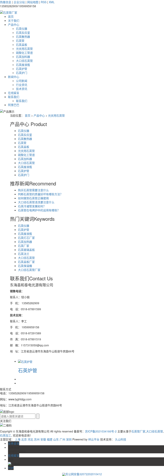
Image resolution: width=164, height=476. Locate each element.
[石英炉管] (25, 361)
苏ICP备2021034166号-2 (101, 431)
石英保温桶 (25, 266)
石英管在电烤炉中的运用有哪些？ (39, 210)
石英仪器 (21, 28)
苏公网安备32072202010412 (83, 474)
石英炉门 (21, 73)
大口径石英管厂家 (29, 270)
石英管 (20, 41)
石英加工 (5, 435)
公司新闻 (21, 81)
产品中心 (13, 24)
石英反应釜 (23, 33)
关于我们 (13, 20)
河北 (30, 439)
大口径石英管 (24, 61)
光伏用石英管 (24, 49)
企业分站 (19, 2)
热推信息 (5, 2)
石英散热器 (23, 37)
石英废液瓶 (23, 65)
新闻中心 (13, 77)
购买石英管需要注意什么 (33, 190)
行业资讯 (21, 85)
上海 (17, 439)
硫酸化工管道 (24, 53)
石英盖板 (21, 45)
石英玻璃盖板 (26, 250)
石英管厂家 (138, 431)
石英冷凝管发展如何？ (32, 206)
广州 (62, 439)
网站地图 (32, 2)
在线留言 (13, 93)
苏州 (37, 439)
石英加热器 (25, 242)
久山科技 (120, 439)
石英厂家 (23, 246)
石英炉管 (21, 69)
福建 (49, 439)
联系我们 (13, 97)
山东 (56, 439)
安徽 (43, 439)
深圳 (69, 439)
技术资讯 (21, 89)
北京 (24, 439)
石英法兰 (23, 254)
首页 (11, 16)
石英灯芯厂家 (26, 238)
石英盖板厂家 (26, 262)
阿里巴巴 (13, 105)
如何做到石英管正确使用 (33, 198)
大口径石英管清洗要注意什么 (36, 202)
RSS (43, 2)
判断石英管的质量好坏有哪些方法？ (40, 194)
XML (52, 2)
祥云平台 (93, 439)
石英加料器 (23, 57)
